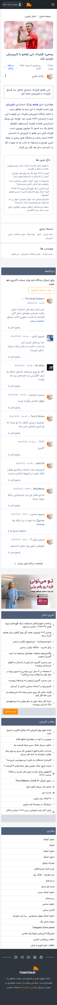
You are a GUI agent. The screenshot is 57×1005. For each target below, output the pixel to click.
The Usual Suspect (34, 298)
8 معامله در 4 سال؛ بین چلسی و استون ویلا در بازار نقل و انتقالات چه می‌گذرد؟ (28, 673)
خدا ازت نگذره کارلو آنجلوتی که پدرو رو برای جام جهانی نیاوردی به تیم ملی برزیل (28, 753)
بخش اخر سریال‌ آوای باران (38, 786)
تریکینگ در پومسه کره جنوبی (37, 804)
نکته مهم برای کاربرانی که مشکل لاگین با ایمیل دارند (28, 732)
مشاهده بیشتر (37, 321)
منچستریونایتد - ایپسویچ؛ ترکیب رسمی (32, 641)
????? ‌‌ (41, 441)
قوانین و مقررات (29, 987)
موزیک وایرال (48, 863)
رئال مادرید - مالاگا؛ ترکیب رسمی (35, 647)
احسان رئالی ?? (37, 539)
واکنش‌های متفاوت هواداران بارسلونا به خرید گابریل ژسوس (30, 655)
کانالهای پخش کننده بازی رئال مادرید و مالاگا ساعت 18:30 (30, 773)
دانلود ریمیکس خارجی (43, 939)
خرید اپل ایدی (47, 886)
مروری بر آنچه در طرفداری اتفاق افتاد (33, 739)
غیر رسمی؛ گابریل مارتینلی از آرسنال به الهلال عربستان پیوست (29, 664)
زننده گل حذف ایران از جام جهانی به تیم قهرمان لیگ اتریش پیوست (28, 703)
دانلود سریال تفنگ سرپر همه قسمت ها (32, 745)
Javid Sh (40, 463)
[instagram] (16, 957)
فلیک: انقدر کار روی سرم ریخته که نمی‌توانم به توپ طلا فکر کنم (28, 694)
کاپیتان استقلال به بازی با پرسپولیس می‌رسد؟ (28, 760)
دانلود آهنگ (48, 839)
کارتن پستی (48, 910)
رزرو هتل (50, 880)
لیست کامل (10, 711)
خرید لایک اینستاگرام (44, 868)
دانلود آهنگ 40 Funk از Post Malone (33, 780)
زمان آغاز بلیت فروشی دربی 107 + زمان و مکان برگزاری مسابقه (28, 812)
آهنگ (51, 845)
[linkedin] (35, 957)
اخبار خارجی (30, 16)
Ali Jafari (39, 365)
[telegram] (22, 957)
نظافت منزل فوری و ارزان (42, 945)
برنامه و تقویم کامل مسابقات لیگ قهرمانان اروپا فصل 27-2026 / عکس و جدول (28, 625)
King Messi (38, 489)
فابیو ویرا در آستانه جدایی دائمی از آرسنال (31, 686)
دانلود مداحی (48, 904)
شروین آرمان (38, 336)
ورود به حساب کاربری (41, 290)
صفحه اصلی (45, 16)
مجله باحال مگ (47, 921)
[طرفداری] (32, 4)
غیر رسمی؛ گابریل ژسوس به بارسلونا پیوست (29, 680)
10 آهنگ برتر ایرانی (42, 798)
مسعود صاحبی (37, 514)
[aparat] (41, 957)
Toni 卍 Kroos (37, 416)
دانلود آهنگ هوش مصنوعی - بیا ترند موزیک (33, 915)
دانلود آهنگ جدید (46, 892)
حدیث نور (46, 792)
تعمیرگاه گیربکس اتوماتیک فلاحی (38, 933)
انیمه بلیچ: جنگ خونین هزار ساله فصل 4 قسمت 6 (27, 766)
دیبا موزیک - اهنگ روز (43, 874)
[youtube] (28, 957)
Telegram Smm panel (43, 927)
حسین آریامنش (36, 394)
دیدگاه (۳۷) (11, 67)
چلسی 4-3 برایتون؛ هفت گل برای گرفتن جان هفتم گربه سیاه (27, 634)
